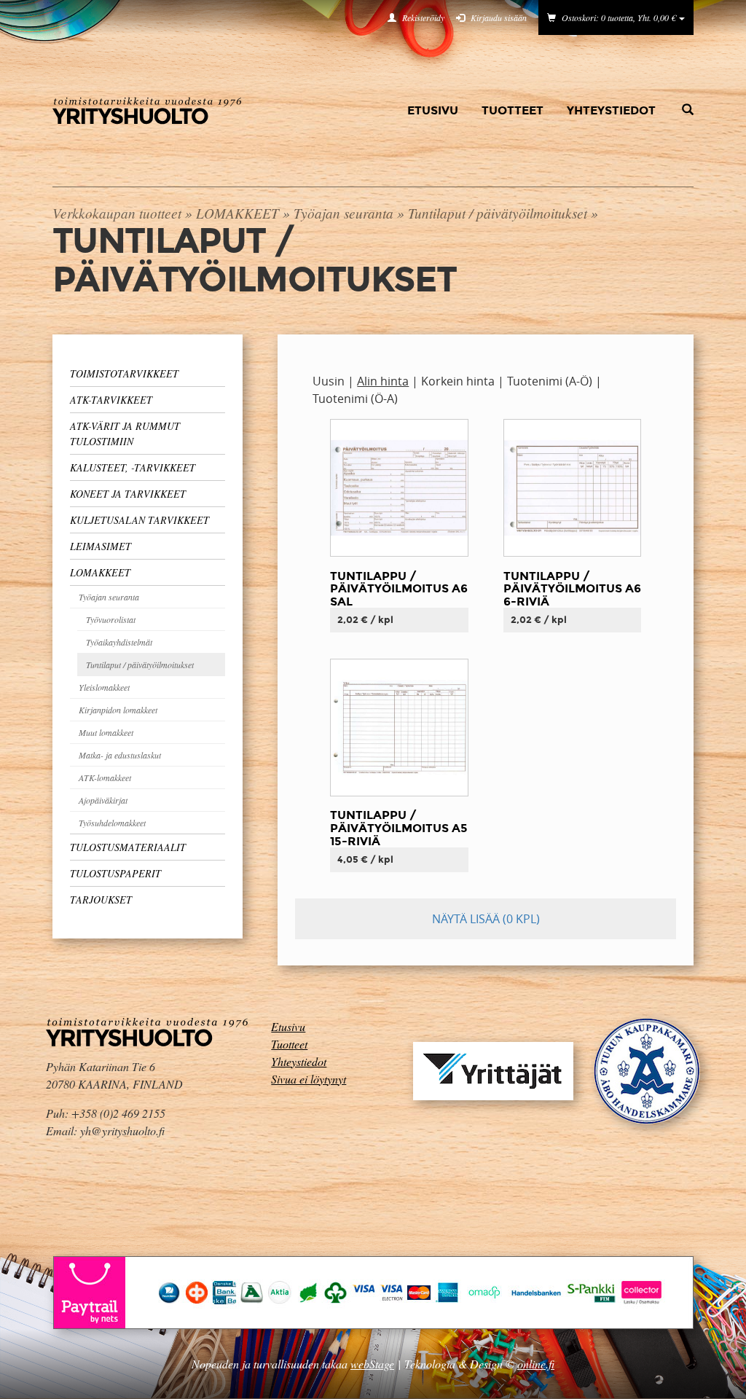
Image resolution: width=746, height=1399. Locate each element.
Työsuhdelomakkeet (112, 822)
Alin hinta (383, 381)
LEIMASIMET (100, 546)
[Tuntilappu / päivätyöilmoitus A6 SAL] (399, 487)
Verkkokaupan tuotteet (116, 212)
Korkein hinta (458, 381)
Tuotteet (512, 110)
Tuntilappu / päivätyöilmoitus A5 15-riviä (399, 827)
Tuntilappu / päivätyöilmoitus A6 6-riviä (572, 588)
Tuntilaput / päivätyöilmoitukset (497, 212)
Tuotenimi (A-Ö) (549, 381)
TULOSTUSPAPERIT (115, 873)
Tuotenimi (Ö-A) (355, 399)
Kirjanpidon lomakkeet (118, 710)
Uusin (329, 381)
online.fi (535, 1363)
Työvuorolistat (111, 619)
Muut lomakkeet (106, 732)
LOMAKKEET (237, 212)
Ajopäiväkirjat (103, 800)
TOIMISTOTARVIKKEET (124, 373)
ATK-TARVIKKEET (111, 400)
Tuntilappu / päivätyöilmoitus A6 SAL (399, 588)
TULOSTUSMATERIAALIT (128, 847)
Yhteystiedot (611, 110)
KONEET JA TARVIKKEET (128, 494)
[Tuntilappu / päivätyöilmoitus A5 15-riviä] (399, 726)
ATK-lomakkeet (105, 777)
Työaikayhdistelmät (119, 642)
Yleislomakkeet (104, 687)
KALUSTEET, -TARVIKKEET (132, 467)
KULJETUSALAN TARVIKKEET (139, 520)
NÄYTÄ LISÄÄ (486, 919)
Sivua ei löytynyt (308, 1078)
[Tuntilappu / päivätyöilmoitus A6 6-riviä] (572, 487)
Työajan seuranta (343, 212)
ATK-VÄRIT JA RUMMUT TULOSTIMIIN (125, 433)
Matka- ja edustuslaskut (120, 755)
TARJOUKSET (101, 899)
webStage (372, 1363)
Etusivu (432, 110)
